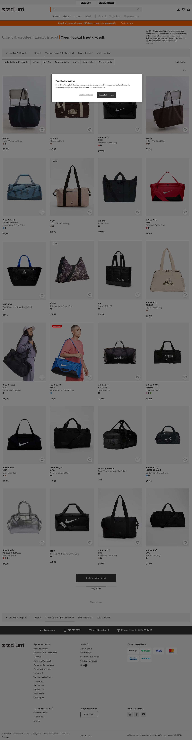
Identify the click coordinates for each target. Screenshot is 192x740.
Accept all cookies (106, 95)
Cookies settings (86, 95)
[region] (97, 88)
